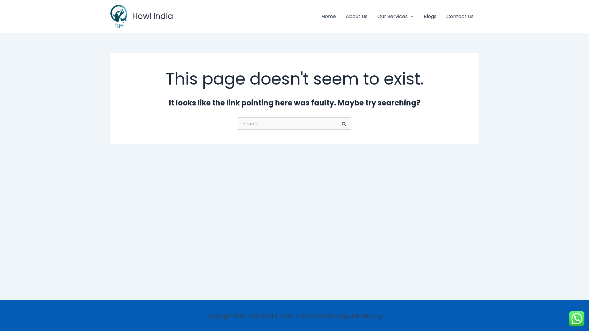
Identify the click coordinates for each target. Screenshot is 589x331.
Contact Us (460, 16)
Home (328, 16)
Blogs (430, 16)
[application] (411, 16)
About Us (357, 16)
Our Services (392, 16)
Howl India (152, 16)
